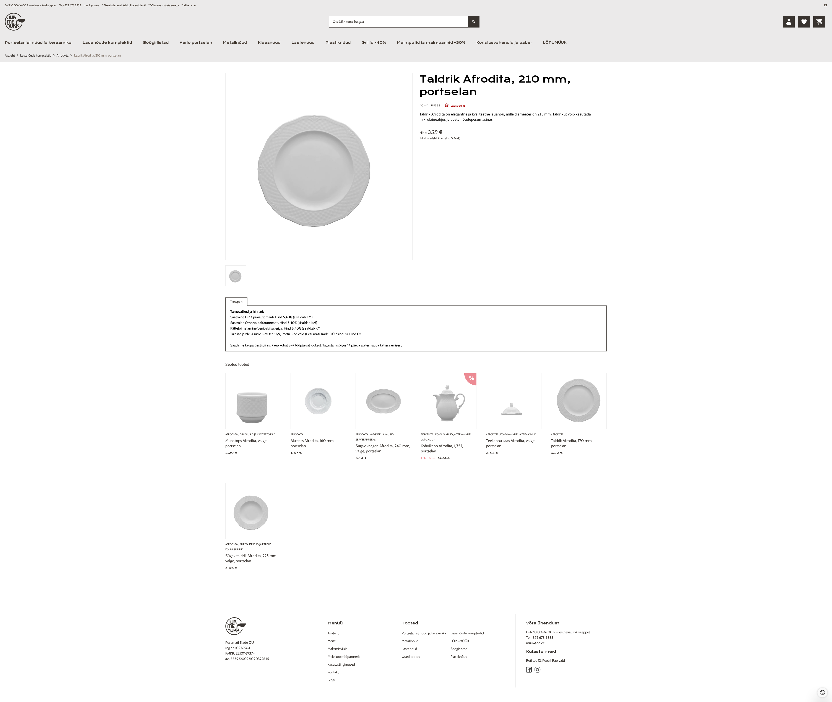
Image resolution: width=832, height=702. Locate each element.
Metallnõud (235, 43)
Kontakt (333, 672)
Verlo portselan (196, 43)
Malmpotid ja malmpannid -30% (431, 43)
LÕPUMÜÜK (555, 43)
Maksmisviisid (338, 649)
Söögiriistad (156, 43)
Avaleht (10, 55)
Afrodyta (62, 55)
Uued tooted (411, 657)
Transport (236, 302)
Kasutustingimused (341, 664)
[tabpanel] (319, 166)
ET (825, 5)
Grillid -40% (374, 43)
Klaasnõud (269, 43)
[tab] (235, 275)
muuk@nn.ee (91, 5)
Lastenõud (303, 43)
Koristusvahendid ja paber (504, 43)
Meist (331, 641)
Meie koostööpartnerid (344, 657)
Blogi (331, 680)
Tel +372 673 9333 (70, 5)
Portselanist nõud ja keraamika (38, 43)
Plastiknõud (338, 43)
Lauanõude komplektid (107, 43)
